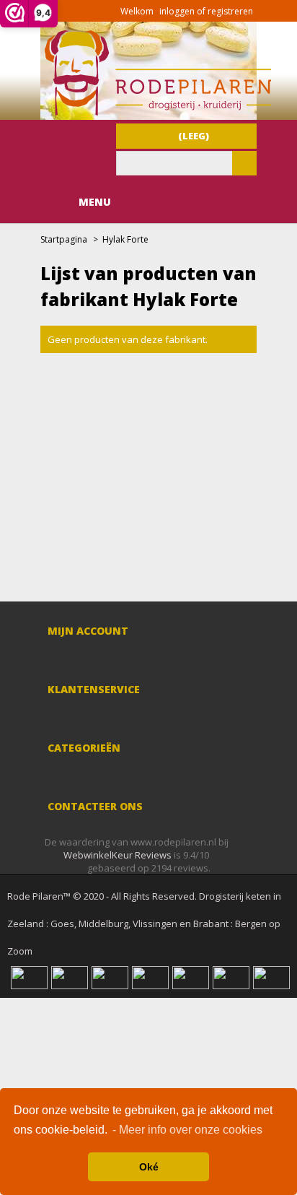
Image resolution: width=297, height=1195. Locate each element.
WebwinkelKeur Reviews (117, 854)
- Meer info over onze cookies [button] (187, 1130)
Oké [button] (149, 1167)
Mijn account (88, 631)
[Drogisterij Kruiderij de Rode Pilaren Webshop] (155, 111)
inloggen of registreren (206, 11)
